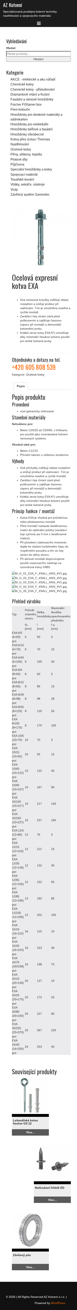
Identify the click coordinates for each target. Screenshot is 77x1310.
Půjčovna (17, 164)
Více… (30, 1132)
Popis (21, 386)
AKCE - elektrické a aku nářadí (32, 79)
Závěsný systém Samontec (30, 194)
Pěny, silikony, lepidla (26, 154)
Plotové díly (19, 159)
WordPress (58, 1303)
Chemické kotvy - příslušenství (32, 89)
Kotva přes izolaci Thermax (30, 139)
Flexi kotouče (20, 109)
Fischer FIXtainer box (26, 104)
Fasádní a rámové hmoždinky (31, 99)
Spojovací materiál (24, 174)
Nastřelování (19, 144)
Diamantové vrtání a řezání (29, 94)
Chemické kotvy (22, 84)
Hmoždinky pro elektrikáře (29, 124)
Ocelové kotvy (20, 149)
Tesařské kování (22, 179)
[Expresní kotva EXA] (41, 237)
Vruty (14, 189)
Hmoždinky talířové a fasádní (31, 129)
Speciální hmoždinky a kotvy (31, 169)
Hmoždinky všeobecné (27, 134)
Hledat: (11, 48)
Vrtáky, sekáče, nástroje (27, 184)
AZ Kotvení (12, 4)
